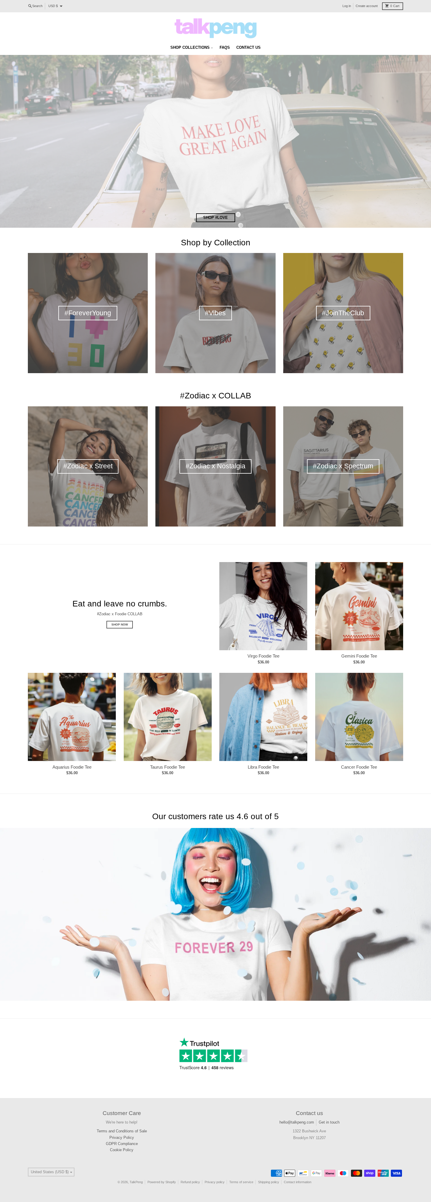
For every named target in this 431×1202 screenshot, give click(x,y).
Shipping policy (268, 1182)
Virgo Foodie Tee (263, 655)
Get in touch (329, 1122)
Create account (367, 6)
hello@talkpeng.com (296, 1122)
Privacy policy (215, 1182)
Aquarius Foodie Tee (71, 767)
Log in (346, 6)
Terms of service (241, 1182)
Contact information (297, 1182)
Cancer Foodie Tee (359, 767)
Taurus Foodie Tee (167, 767)
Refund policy (190, 1182)
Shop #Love (215, 217)
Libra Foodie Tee (263, 767)
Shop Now (119, 624)
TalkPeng (136, 1182)
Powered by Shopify (161, 1182)
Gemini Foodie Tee (359, 655)
